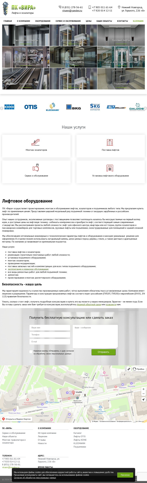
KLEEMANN (79, 443)
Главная (8, 21)
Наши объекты (104, 21)
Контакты (122, 21)
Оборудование (43, 21)
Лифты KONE (80, 439)
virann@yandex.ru (72, 10)
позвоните (111, 304)
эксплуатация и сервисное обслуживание (28, 269)
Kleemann (138, 21)
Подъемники (80, 446)
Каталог (78, 432)
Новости (42, 443)
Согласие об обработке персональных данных (35, 477)
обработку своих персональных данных (53, 353)
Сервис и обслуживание (68, 21)
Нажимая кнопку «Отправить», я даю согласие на (54, 352)
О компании (23, 21)
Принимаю (125, 475)
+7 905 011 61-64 (102, 7)
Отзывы (42, 439)
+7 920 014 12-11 (102, 10)
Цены (88, 21)
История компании (47, 432)
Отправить (103, 352)
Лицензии (42, 436)
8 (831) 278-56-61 (72, 7)
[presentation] (2, 108)
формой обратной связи (89, 304)
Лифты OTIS (80, 436)
